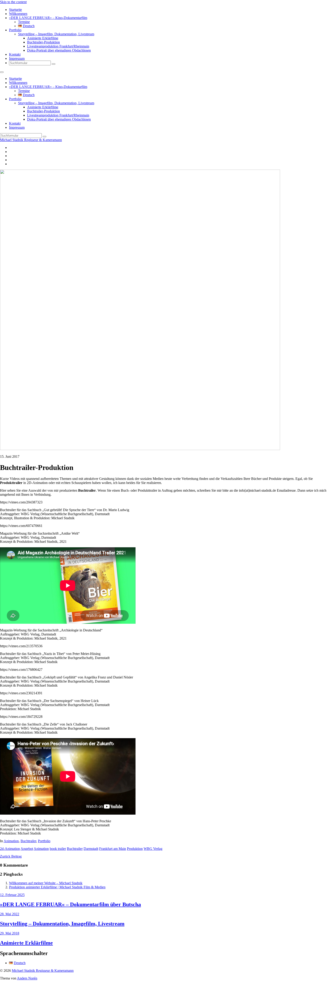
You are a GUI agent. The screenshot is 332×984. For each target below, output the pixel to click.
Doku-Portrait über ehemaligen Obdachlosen (59, 50)
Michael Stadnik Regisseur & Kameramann (31, 140)
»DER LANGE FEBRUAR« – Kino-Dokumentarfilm (48, 18)
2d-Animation (10, 849)
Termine (24, 22)
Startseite (15, 10)
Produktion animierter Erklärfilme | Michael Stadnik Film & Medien (57, 887)
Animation (11, 841)
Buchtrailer (28, 841)
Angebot (27, 849)
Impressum (17, 58)
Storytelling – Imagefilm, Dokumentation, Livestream (56, 34)
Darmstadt (91, 849)
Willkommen (18, 14)
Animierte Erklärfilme (42, 38)
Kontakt (15, 54)
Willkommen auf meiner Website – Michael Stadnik (45, 883)
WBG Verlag (153, 849)
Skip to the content (13, 2)
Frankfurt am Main (112, 849)
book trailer (58, 849)
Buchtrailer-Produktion (43, 42)
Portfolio (15, 30)
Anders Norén (27, 978)
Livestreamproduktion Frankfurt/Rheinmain (58, 46)
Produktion (135, 849)
